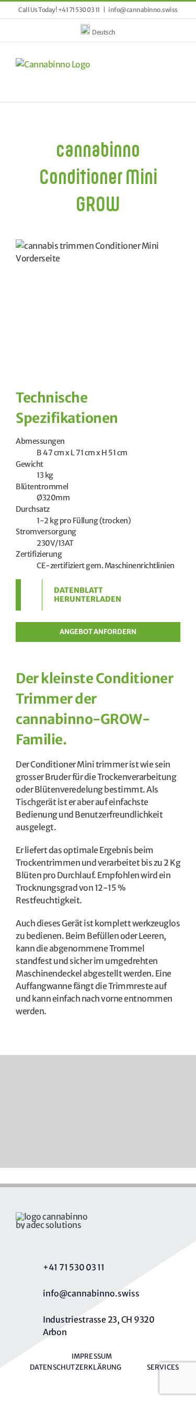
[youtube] (93, 1240)
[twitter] (47, 1240)
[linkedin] (116, 1240)
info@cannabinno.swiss (143, 10)
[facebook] (24, 1240)
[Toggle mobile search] (158, 63)
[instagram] (70, 1240)
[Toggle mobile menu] (176, 63)
